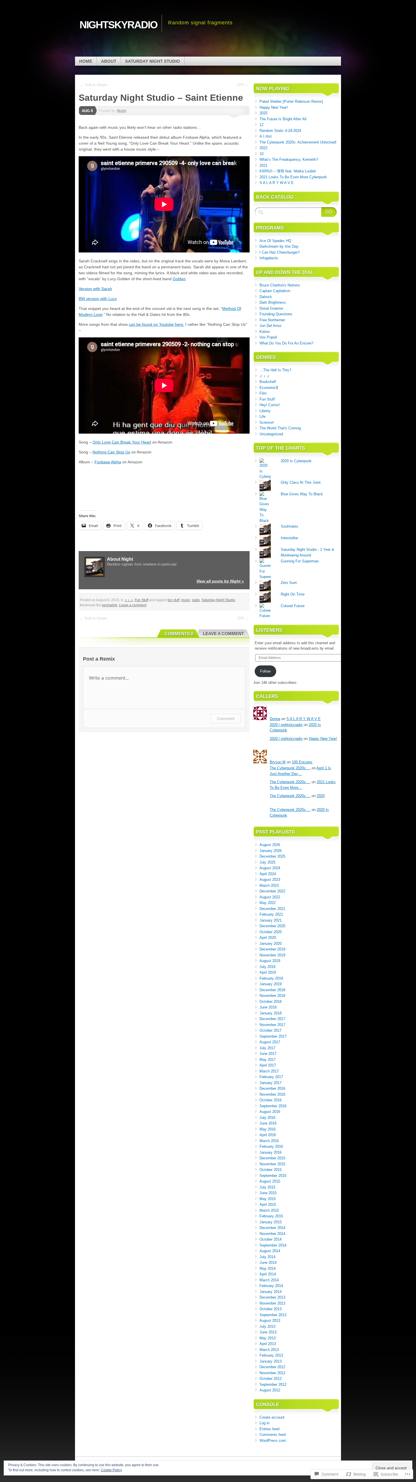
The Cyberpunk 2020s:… (290, 768)
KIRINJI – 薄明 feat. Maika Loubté (288, 171)
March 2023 (269, 885)
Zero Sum (289, 583)
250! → (242, 85)
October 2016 (271, 1100)
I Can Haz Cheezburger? (280, 252)
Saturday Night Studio (152, 61)
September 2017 (273, 1036)
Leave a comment (132, 605)
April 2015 (268, 1204)
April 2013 (268, 1344)
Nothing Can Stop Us (111, 452)
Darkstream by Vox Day (279, 246)
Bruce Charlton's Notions (280, 285)
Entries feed (269, 1429)
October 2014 (271, 1239)
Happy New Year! (274, 107)
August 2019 (270, 961)
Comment (226, 718)
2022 (263, 148)
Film (263, 393)
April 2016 (268, 1135)
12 (261, 125)
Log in (264, 1423)
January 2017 (271, 1083)
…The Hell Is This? (275, 370)
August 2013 (270, 1320)
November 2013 (272, 1303)
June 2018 (268, 1007)
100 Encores (302, 762)
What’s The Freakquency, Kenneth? (289, 159)
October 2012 (271, 1378)
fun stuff (173, 600)
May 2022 (268, 903)
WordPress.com (273, 1440)
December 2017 (272, 1019)
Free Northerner (272, 320)
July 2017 (267, 1048)
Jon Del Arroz (271, 326)
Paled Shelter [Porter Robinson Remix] (291, 101)
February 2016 (271, 1146)
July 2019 (267, 967)
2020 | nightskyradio (286, 725)
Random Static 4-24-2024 (280, 131)
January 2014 (271, 1292)
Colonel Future (293, 606)
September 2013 (273, 1315)
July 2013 (267, 1326)
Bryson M (278, 762)
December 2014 (272, 1228)
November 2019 (272, 955)
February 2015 (271, 1216)
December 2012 (272, 1367)
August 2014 (270, 1251)
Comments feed (273, 1434)
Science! (267, 422)
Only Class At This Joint (301, 482)
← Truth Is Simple (93, 85)
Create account (272, 1417)
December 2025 (272, 856)
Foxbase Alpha (108, 462)
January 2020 (271, 943)
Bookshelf (268, 382)
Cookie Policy (111, 1470)
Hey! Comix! (270, 405)
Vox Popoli (268, 337)
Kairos (265, 331)
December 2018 (272, 990)
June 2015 (268, 1193)
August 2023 (270, 879)
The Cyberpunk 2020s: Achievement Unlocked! (298, 142)
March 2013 (269, 1350)
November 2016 (272, 1094)
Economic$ (269, 388)
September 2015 (273, 1175)
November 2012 (272, 1373)
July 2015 (267, 1187)
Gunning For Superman (300, 561)
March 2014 (269, 1280)
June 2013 (268, 1332)
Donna (275, 719)
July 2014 (267, 1257)
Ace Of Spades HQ (275, 241)
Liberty (265, 411)
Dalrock (266, 297)
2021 (263, 165)
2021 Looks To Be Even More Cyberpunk (293, 177)
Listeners (269, 630)
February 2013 (271, 1355)
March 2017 (269, 1071)
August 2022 (270, 897)
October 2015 (271, 1170)
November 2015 (272, 1164)
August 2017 (270, 1042)
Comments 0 (179, 633)
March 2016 (269, 1141)
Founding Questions (276, 314)
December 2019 (272, 949)
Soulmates (289, 526)
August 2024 (270, 868)
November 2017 (272, 1025)
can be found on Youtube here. (156, 324)
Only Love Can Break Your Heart (122, 442)
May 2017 (268, 1059)
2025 (263, 113)
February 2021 (271, 914)
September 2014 (273, 1245)
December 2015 (272, 1158)
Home (85, 61)
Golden (179, 279)
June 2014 (268, 1262)
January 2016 (271, 1152)
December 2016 (272, 1088)
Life (262, 416)
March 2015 (269, 1210)
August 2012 (270, 1390)
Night (121, 111)
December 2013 (272, 1297)
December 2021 (272, 909)
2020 (321, 796)
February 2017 (271, 1077)
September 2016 (273, 1106)
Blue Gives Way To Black (302, 494)
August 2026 (270, 845)
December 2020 (272, 926)
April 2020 (268, 937)
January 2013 (271, 1361)
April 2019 (268, 972)
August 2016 (270, 1112)
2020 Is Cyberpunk (296, 461)
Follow (265, 671)
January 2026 (271, 851)
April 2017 (268, 1065)
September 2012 (273, 1384)
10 (261, 154)
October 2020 (271, 932)
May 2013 (268, 1338)
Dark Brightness (273, 302)
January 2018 (271, 1013)
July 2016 (267, 1117)
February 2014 (271, 1286)
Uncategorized (271, 434)
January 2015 (271, 1222)
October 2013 (271, 1309)
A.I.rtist (266, 136)
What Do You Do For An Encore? (286, 343)
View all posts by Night (220, 581)
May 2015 (268, 1199)
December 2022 (272, 891)
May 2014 (268, 1268)
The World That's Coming (280, 428)
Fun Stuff (141, 600)
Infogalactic (269, 258)
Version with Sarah (95, 288)
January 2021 (271, 920)
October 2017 (271, 1030)
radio (196, 600)
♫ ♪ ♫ (129, 600)
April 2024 (268, 874)
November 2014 (272, 1234)
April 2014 (268, 1274)
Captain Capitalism (275, 291)
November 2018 (272, 995)
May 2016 (268, 1129)
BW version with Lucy (98, 298)
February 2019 (271, 978)
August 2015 (270, 1181)
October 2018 (271, 1001)
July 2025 (267, 862)
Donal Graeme (271, 308)
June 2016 (268, 1123)
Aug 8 (87, 111)
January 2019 (271, 984)
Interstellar (289, 538)
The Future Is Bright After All (283, 119)
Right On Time (293, 594)
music (185, 600)
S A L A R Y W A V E (277, 183)
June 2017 (268, 1053)
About (108, 61)
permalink (109, 605)
